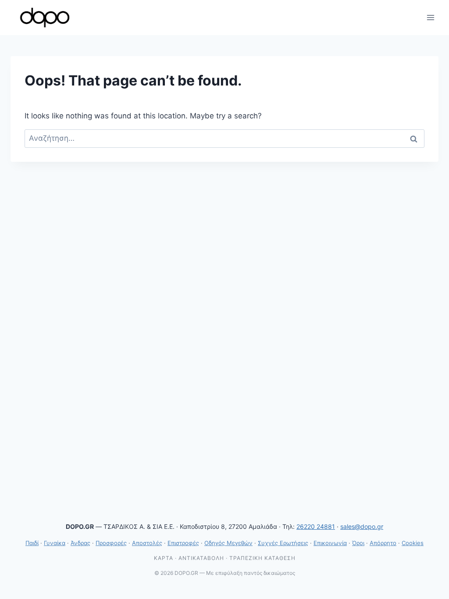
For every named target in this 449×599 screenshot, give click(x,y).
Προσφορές (111, 542)
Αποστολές (147, 542)
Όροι (358, 542)
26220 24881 (315, 526)
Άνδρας (80, 542)
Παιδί (32, 542)
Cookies (413, 542)
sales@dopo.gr (361, 526)
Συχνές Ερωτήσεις (283, 542)
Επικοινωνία (330, 542)
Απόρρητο (383, 542)
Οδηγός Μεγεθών (228, 542)
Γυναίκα (54, 542)
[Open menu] (430, 17)
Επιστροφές (183, 542)
